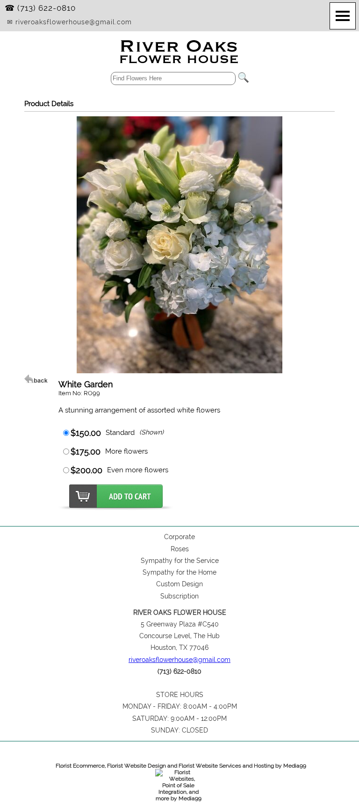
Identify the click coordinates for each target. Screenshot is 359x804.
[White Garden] (179, 371)
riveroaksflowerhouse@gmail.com (179, 659)
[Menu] (342, 16)
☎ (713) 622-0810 (40, 8)
